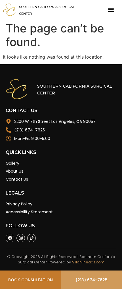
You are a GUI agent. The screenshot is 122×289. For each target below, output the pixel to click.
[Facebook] (10, 238)
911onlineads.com (88, 262)
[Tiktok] (31, 238)
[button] (110, 10)
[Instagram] (20, 238)
